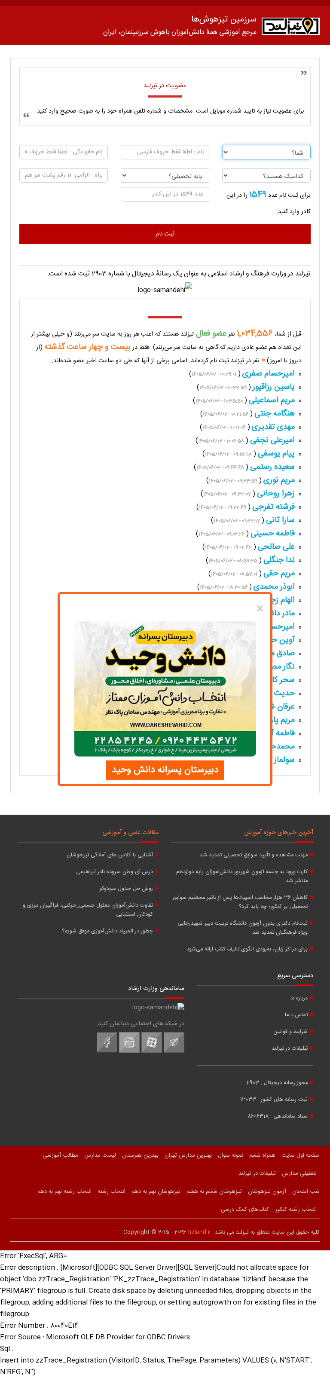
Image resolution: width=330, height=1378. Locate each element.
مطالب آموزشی (60, 1155)
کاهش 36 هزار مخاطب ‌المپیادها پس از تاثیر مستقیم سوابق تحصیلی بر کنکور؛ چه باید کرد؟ (240, 902)
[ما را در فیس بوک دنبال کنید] (107, 1051)
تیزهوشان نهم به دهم (155, 1191)
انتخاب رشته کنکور (296, 1209)
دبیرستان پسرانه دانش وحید (165, 770)
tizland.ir (199, 1232)
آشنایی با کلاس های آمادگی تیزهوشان (110, 855)
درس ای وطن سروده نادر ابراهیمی (114, 872)
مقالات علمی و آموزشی (130, 833)
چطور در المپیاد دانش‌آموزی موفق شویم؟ (107, 931)
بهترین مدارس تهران (188, 1155)
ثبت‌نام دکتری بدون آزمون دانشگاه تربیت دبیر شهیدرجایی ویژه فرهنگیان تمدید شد (242, 928)
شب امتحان (306, 1191)
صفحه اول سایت (300, 1155)
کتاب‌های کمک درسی (245, 1209)
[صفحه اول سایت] (291, 28)
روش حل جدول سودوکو (126, 888)
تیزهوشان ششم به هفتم (214, 1191)
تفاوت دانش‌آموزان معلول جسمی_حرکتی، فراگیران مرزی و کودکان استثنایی (88, 910)
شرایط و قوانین (290, 1031)
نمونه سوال (230, 1155)
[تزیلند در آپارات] (151, 1051)
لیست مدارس (100, 1155)
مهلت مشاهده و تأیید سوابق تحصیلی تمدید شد (254, 855)
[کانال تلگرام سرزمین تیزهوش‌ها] (174, 1051)
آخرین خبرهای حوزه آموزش (278, 833)
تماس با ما (296, 1015)
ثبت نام (165, 234)
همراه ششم (262, 1155)
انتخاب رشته (111, 1191)
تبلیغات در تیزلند (290, 1048)
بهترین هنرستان (140, 1155)
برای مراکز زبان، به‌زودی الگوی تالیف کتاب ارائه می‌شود (247, 949)
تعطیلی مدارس (299, 1173)
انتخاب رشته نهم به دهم (64, 1191)
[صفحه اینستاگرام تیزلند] (129, 1051)
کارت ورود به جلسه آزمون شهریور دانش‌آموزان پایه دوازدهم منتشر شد (242, 877)
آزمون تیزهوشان (267, 1191)
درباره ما (299, 998)
